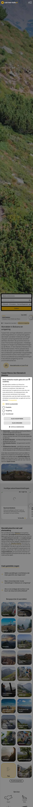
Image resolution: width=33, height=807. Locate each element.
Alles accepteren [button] (17, 418)
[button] (16, 427)
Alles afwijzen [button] (17, 423)
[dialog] (16, 403)
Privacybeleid (13, 400)
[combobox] (29, 379)
